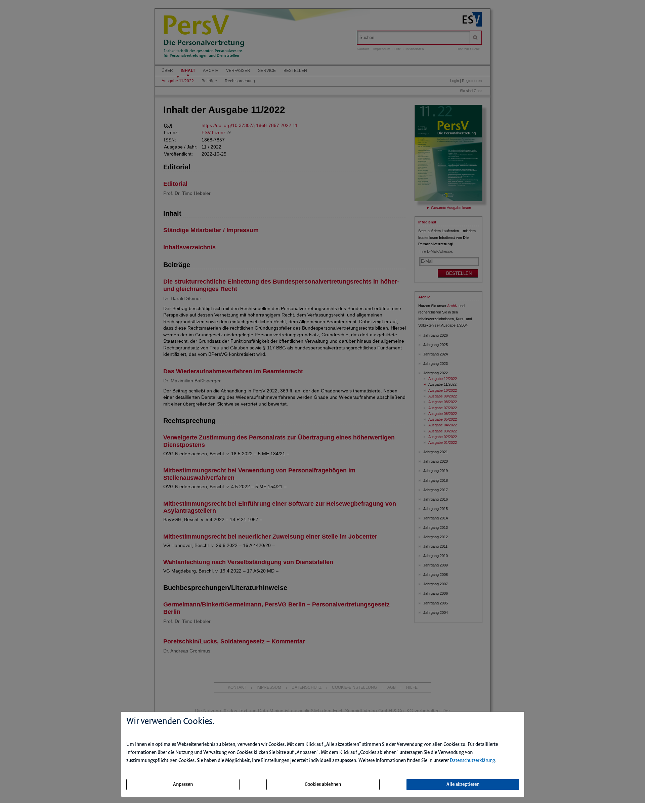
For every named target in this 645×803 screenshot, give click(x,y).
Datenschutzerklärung (472, 760)
